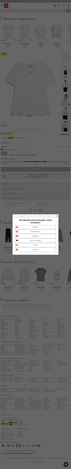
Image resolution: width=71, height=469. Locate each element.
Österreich (35, 231)
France (35, 227)
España (35, 249)
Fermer (56, 216)
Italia (35, 245)
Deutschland (35, 240)
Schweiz (35, 236)
